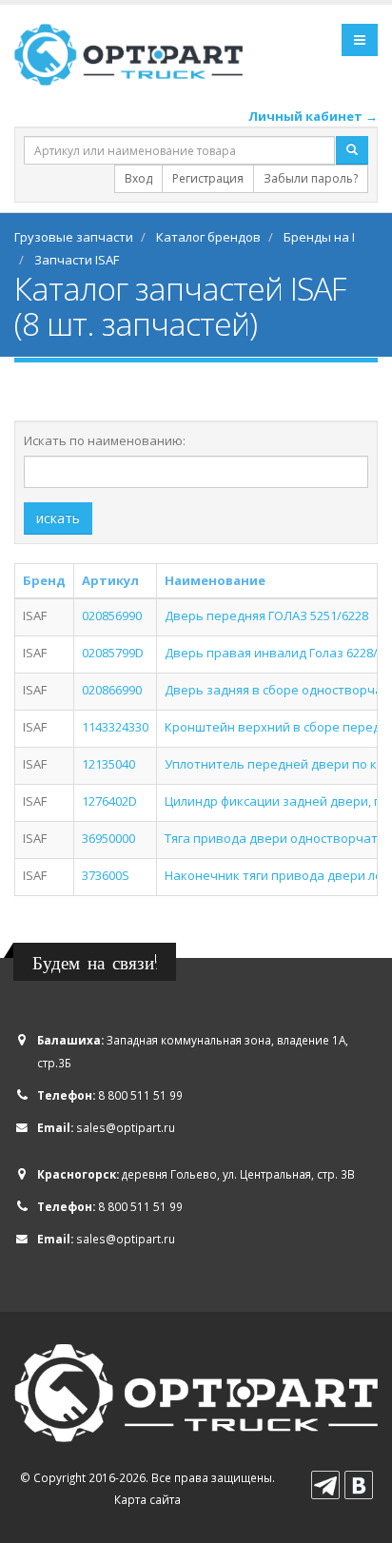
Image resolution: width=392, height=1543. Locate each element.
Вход (138, 178)
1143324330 (115, 726)
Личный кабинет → (313, 116)
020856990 (112, 615)
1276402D (109, 801)
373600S (105, 875)
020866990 (112, 689)
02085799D (113, 652)
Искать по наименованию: (105, 440)
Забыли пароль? (311, 178)
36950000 (108, 838)
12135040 (108, 763)
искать (58, 518)
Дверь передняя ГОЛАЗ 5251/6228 (266, 615)
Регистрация (208, 178)
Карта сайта (147, 1499)
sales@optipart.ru (125, 1127)
